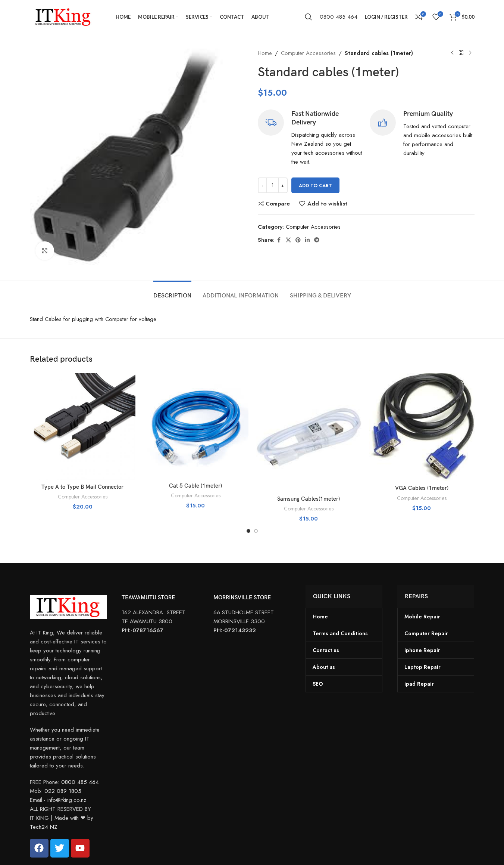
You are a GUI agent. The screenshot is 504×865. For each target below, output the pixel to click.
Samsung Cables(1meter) (308, 498)
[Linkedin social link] (307, 240)
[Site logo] (63, 16)
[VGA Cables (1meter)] (422, 427)
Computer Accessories (308, 53)
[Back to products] (461, 53)
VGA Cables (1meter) (421, 488)
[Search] (308, 16)
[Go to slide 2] (256, 531)
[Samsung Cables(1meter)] (308, 432)
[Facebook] (39, 848)
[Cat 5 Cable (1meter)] (195, 426)
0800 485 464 (338, 17)
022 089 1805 (62, 791)
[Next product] (470, 53)
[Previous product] (452, 53)
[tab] (172, 292)
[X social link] (288, 240)
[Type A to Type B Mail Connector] (82, 426)
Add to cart (315, 185)
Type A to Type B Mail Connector (82, 487)
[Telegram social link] (317, 240)
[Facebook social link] (279, 240)
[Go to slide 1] (248, 531)
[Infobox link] (310, 138)
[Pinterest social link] (298, 240)
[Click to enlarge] (44, 250)
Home (265, 53)
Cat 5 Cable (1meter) (195, 485)
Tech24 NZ (43, 827)
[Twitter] (59, 848)
